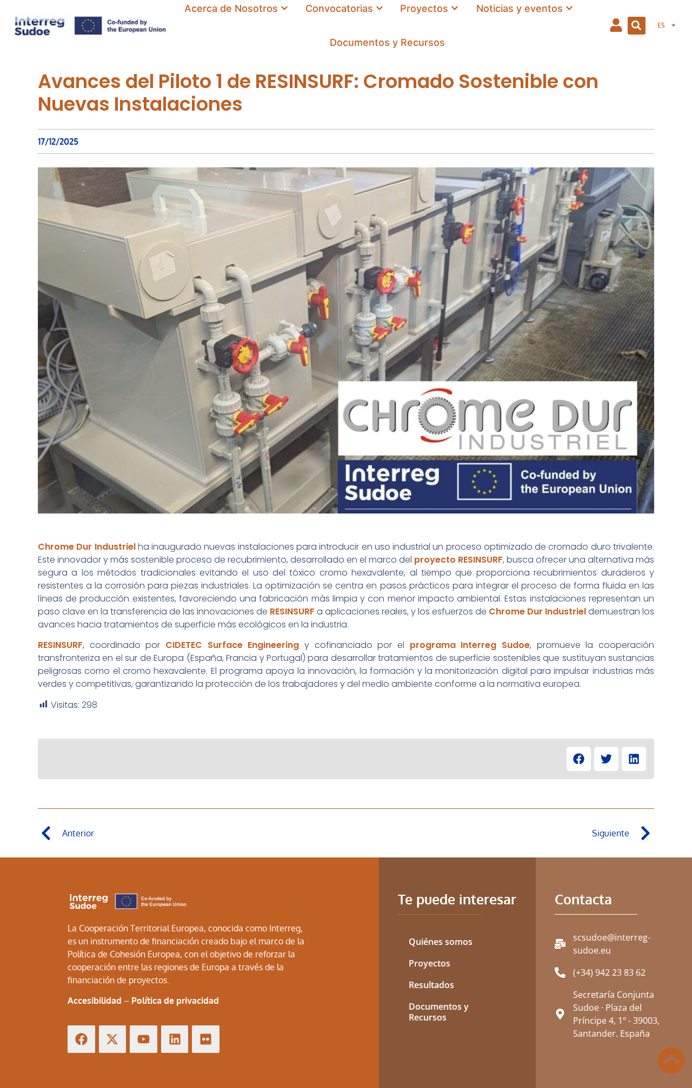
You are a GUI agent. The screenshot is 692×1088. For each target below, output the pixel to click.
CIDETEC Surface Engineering (232, 645)
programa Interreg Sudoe (470, 645)
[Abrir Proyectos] (454, 8)
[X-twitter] (113, 1039)
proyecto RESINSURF (458, 559)
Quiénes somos (441, 942)
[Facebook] (81, 1039)
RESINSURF (292, 611)
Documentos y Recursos (439, 1012)
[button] (637, 26)
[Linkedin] (175, 1039)
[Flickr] (205, 1039)
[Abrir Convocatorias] (379, 8)
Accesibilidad (95, 1000)
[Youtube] (143, 1039)
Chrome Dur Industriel (87, 546)
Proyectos (429, 963)
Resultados (431, 985)
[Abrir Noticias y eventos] (569, 8)
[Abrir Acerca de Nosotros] (284, 8)
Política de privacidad (175, 1000)
